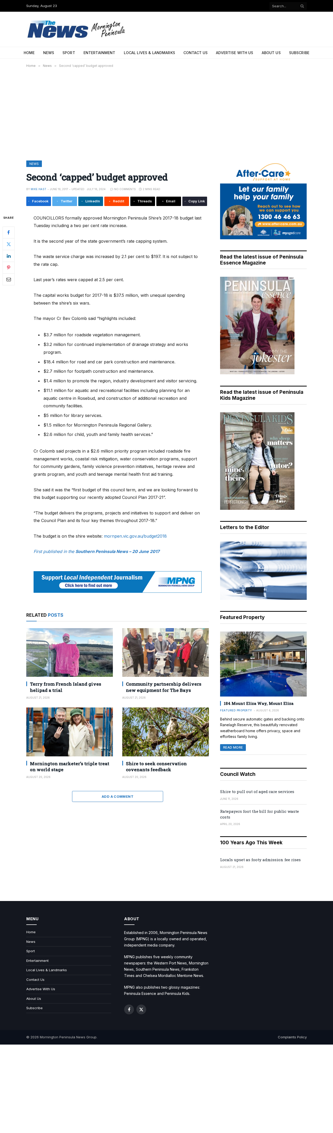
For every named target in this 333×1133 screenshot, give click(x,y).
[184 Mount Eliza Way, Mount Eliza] (263, 664)
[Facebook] (9, 232)
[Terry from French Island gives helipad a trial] (69, 652)
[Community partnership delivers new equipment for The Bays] (165, 652)
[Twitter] (9, 244)
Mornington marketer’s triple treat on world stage (69, 766)
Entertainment (100, 52)
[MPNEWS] (77, 29)
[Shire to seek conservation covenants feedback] (165, 731)
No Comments (125, 189)
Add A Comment (117, 796)
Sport (68, 52)
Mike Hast (39, 189)
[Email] (9, 279)
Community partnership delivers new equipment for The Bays (163, 687)
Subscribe (299, 52)
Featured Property (236, 710)
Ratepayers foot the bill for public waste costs (259, 814)
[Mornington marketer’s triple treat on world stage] (69, 731)
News (48, 52)
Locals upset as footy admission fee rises (260, 859)
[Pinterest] (9, 267)
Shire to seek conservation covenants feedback (156, 766)
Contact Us (195, 52)
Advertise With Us (234, 52)
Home (29, 52)
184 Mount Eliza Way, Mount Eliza (258, 703)
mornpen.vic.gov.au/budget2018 (135, 536)
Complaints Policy (292, 1037)
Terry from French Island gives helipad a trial (65, 687)
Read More (233, 747)
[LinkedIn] (9, 256)
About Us (271, 52)
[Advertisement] (166, 113)
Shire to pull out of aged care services (257, 791)
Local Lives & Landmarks (149, 52)
